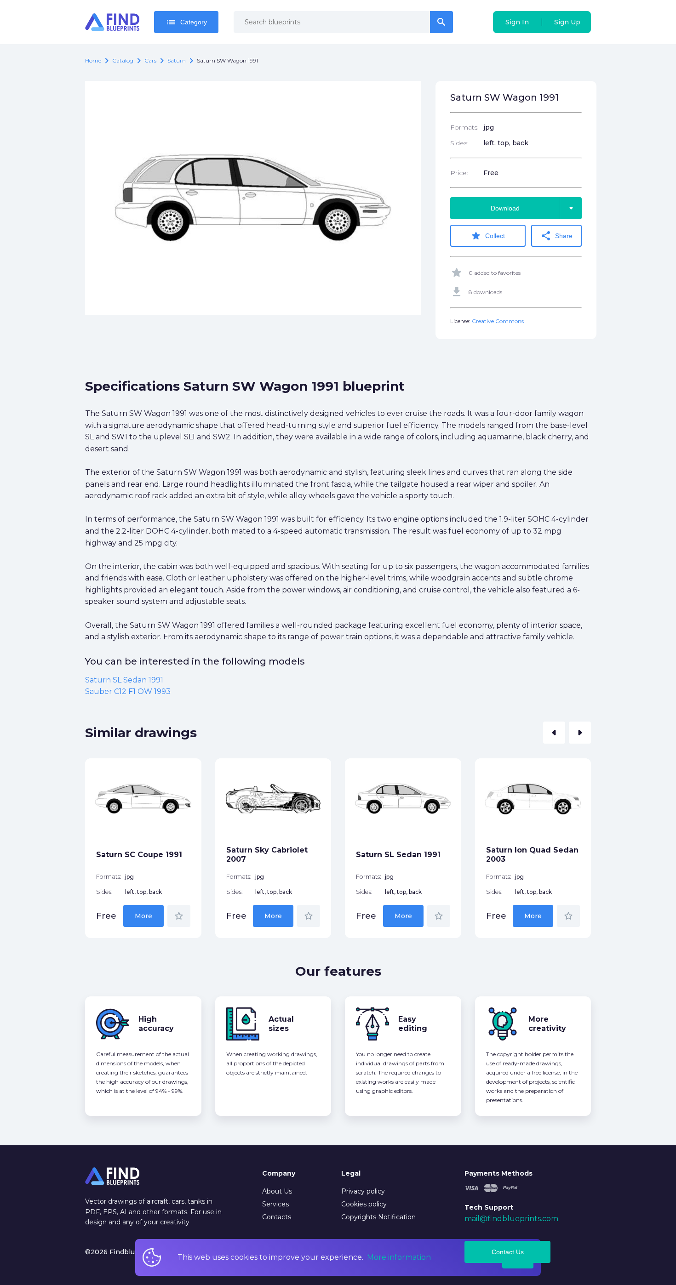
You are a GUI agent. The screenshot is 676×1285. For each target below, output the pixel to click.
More (143, 916)
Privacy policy (363, 1191)
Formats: (464, 127)
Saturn (176, 60)
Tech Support (488, 1207)
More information (399, 1257)
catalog (122, 60)
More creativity (547, 1024)
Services (275, 1204)
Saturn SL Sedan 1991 (124, 680)
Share (556, 235)
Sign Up (567, 22)
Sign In (517, 22)
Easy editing (412, 1024)
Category (186, 22)
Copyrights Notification (378, 1217)
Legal (351, 1173)
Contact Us (508, 1252)
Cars (150, 60)
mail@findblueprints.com (511, 1218)
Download (534, 208)
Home (93, 60)
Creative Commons (498, 321)
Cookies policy (364, 1204)
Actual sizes (281, 1024)
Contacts (276, 1217)
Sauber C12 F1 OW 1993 (128, 691)
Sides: (459, 143)
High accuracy (156, 1024)
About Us (277, 1191)
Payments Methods (498, 1173)
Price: (459, 173)
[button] (554, 733)
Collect (487, 235)
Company (278, 1173)
